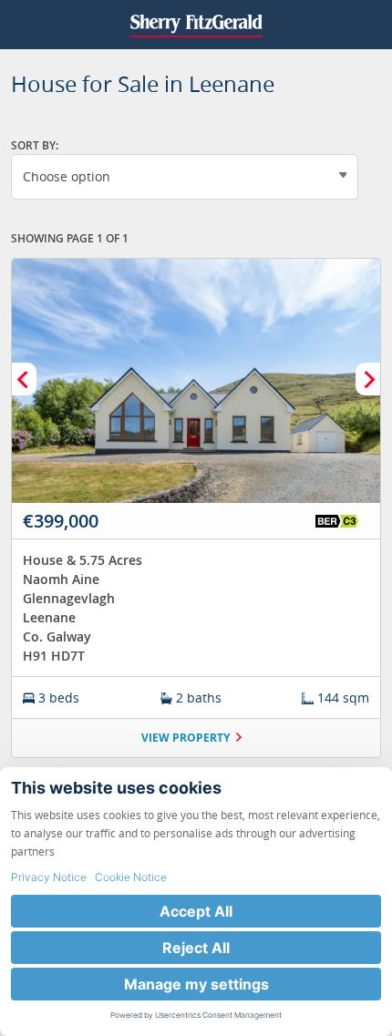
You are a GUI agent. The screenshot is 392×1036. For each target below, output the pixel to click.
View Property (185, 737)
